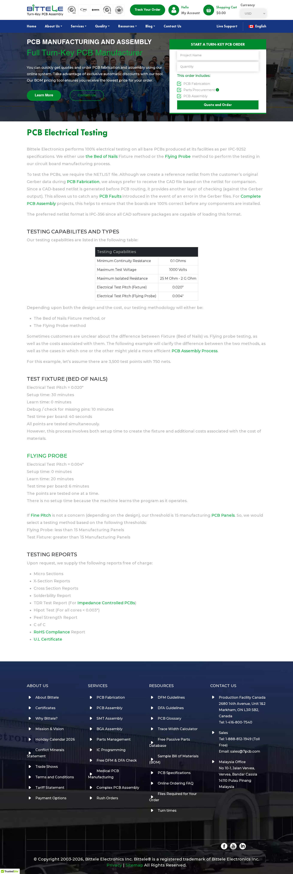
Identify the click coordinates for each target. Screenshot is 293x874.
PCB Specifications (174, 773)
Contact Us (172, 26)
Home (31, 26)
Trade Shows (46, 767)
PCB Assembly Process (194, 351)
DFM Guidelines (171, 697)
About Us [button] (52, 26)
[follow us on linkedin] (242, 846)
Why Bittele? (46, 718)
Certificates (45, 708)
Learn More (44, 95)
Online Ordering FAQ (175, 783)
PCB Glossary (169, 718)
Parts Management (114, 739)
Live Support (227, 26)
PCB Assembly (195, 96)
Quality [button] (101, 26)
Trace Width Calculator (178, 729)
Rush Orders (107, 798)
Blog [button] (149, 26)
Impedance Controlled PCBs (106, 603)
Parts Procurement (199, 90)
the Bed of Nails (102, 156)
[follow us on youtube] (233, 846)
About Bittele (47, 697)
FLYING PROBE (47, 456)
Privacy (114, 865)
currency (247, 5)
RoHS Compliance (52, 632)
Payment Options (50, 798)
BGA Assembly (109, 729)
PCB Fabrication (196, 84)
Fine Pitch (41, 515)
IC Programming (111, 750)
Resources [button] (126, 26)
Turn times (167, 810)
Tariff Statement (49, 788)
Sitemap (134, 865)
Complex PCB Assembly (118, 788)
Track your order (147, 9)
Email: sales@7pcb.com (239, 751)
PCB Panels (223, 515)
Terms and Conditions (54, 777)
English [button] (260, 26)
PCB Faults (110, 196)
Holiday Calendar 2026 (55, 739)
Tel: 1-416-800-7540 (235, 722)
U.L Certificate (48, 639)
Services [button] (77, 26)
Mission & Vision (49, 729)
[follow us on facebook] (224, 846)
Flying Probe (178, 156)
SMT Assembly (110, 718)
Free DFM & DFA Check (117, 760)
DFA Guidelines (171, 708)
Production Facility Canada (242, 697)
